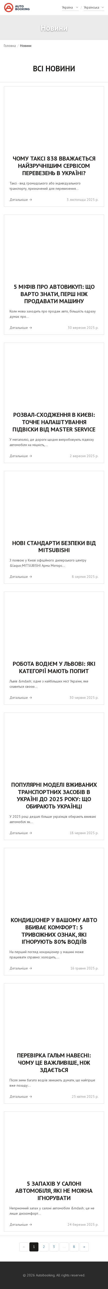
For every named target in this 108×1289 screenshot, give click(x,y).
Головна (10, 45)
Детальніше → (21, 199)
